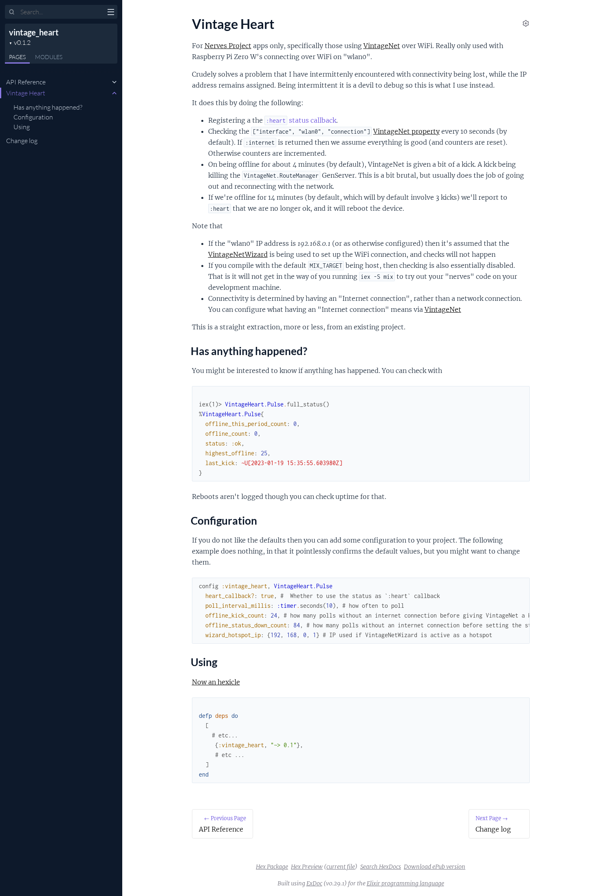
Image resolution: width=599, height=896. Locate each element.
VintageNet (381, 46)
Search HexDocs (380, 866)
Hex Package (272, 866)
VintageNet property (406, 131)
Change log (21, 141)
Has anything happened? (47, 107)
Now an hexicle (216, 682)
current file (340, 866)
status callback (301, 120)
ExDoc (314, 883)
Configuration (33, 117)
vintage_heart (34, 32)
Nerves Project (228, 46)
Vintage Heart (25, 93)
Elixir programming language (405, 883)
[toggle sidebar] (110, 13)
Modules (48, 56)
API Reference (26, 82)
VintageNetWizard (238, 254)
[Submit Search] (12, 12)
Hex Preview (307, 866)
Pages (17, 56)
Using (21, 127)
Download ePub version (434, 866)
